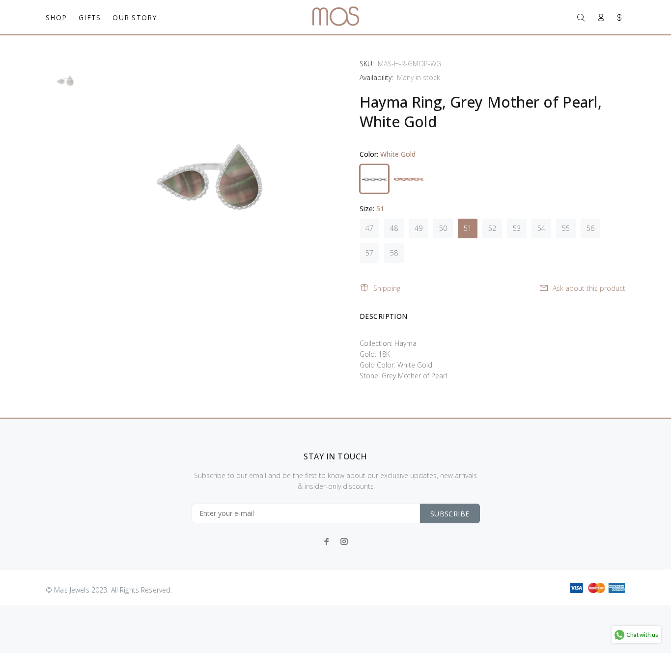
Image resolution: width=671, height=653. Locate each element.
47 (369, 228)
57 (369, 252)
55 (566, 228)
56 (590, 228)
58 (394, 252)
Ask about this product (589, 288)
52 (492, 228)
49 (418, 228)
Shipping (386, 288)
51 (468, 228)
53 (517, 228)
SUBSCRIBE (450, 513)
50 (443, 228)
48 (394, 228)
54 (541, 228)
